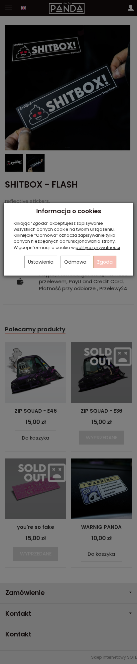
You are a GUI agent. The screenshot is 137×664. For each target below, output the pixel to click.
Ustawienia (41, 262)
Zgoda (105, 262)
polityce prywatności (97, 247)
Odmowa (75, 262)
